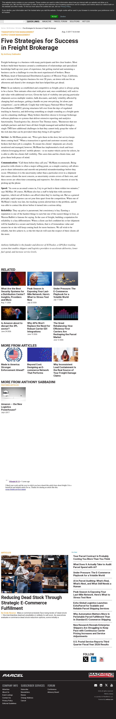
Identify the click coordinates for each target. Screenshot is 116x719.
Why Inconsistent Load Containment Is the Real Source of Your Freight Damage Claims (64, 370)
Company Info (10, 685)
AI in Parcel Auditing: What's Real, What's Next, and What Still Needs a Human (92, 583)
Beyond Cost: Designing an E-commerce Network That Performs (38, 368)
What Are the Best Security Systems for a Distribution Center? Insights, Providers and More (13, 294)
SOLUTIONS (75, 21)
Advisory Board (53, 692)
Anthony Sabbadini (12, 54)
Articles (29, 345)
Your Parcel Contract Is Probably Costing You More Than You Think (91, 557)
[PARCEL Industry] (13, 675)
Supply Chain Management (15, 35)
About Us (5, 692)
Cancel (23, 701)
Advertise (5, 689)
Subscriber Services (33, 685)
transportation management (17, 32)
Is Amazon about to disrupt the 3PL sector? (12, 326)
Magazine (46, 21)
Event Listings (7, 695)
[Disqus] (40, 447)
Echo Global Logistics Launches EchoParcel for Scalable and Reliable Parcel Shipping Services (91, 606)
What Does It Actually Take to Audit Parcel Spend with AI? (92, 566)
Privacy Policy (66, 6)
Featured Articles (10, 385)
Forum (51, 685)
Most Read (74, 552)
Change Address (27, 698)
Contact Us (6, 698)
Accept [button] (54, 16)
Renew (23, 695)
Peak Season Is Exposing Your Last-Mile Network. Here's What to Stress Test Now (38, 294)
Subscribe (24, 689)
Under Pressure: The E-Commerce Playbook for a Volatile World (64, 292)
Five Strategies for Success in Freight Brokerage (39, 44)
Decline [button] (63, 16)
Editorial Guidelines (9, 703)
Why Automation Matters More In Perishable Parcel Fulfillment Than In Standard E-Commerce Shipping (92, 617)
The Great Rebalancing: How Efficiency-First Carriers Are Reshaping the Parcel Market (64, 330)
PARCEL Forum (60, 21)
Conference (52, 689)
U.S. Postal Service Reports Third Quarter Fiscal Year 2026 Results (91, 643)
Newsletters (25, 692)
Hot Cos (86, 21)
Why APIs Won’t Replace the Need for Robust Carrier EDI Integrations (38, 327)
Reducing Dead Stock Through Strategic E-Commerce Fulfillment (31, 603)
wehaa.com (109, 699)
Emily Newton (10, 613)
